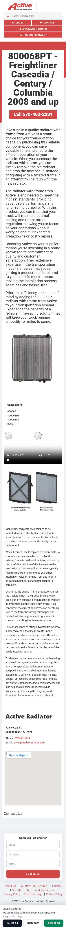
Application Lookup (34, 28)
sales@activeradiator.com (29, 742)
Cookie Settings (33, 894)
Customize (33, 923)
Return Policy (54, 894)
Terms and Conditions (40, 890)
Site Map (17, 890)
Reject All (12, 923)
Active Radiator (20, 6)
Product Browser (34, 34)
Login (19, 22)
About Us (10, 886)
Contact (48, 22)
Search (8, 15)
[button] (9, 360)
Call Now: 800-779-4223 (34, 886)
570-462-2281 (23, 738)
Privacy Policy (12, 894)
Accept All (54, 923)
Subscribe (33, 873)
